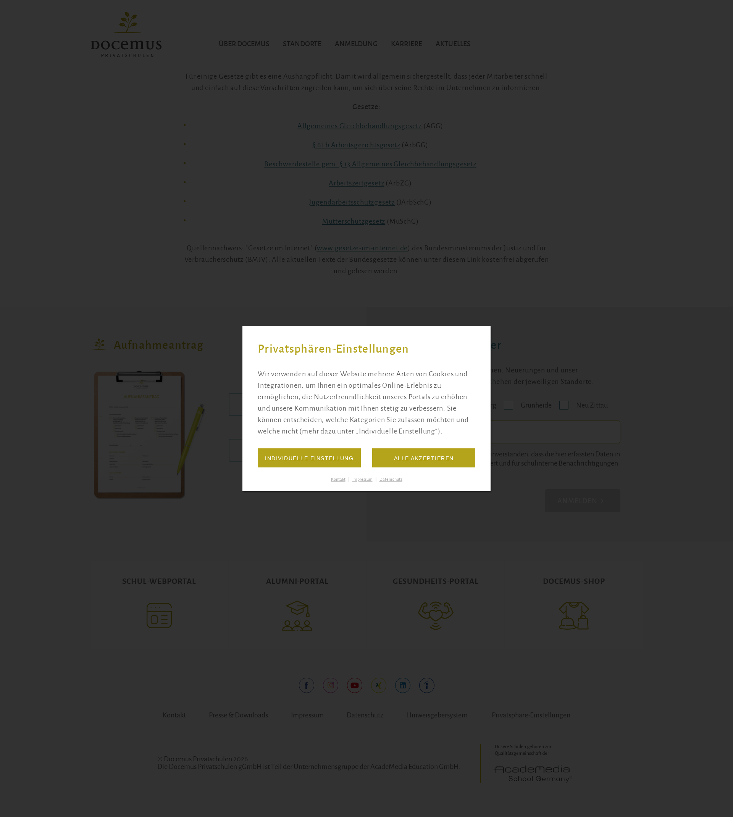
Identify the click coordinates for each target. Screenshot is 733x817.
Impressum (362, 479)
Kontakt (338, 479)
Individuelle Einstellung (309, 458)
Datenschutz (390, 479)
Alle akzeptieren (424, 458)
